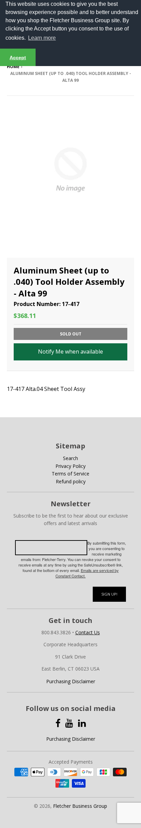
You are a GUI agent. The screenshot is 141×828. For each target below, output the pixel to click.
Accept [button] (18, 57)
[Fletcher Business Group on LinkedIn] (82, 723)
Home (13, 66)
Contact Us (87, 632)
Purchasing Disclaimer (70, 681)
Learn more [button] (42, 38)
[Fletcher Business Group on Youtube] (69, 723)
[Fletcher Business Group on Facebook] (58, 723)
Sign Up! (109, 594)
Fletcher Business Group (80, 806)
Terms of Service (70, 473)
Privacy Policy (70, 466)
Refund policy (71, 481)
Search (70, 458)
